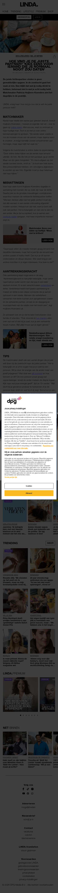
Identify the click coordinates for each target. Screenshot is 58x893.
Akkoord (29, 493)
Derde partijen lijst (11, 477)
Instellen (29, 486)
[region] (28, 447)
